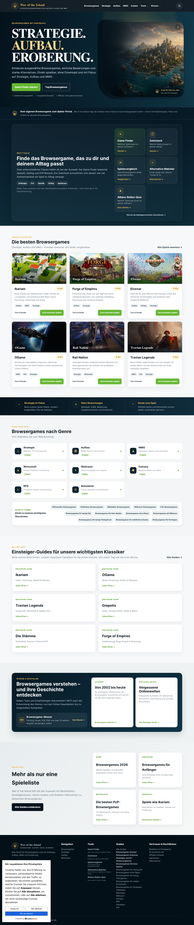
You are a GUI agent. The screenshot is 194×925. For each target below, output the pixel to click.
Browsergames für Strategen (165, 520)
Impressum (154, 858)
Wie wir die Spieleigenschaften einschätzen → (146, 215)
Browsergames (91, 6)
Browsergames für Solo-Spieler (108, 513)
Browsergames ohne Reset (137, 513)
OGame (20, 357)
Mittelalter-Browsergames (119, 507)
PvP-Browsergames (168, 507)
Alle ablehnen (36, 909)
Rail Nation (80, 357)
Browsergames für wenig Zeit (78, 513)
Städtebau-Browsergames (92, 507)
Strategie (106, 6)
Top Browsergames (56, 87)
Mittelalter (120, 893)
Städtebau (120, 890)
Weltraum (120, 896)
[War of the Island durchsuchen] (179, 6)
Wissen (154, 6)
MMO (125, 6)
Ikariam (20, 289)
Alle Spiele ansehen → (169, 247)
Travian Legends (142, 357)
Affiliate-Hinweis (156, 855)
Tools (143, 6)
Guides (134, 6)
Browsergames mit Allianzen (165, 513)
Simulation (120, 904)
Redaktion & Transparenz (160, 849)
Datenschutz (154, 861)
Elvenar (135, 289)
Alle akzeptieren (26, 914)
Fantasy (144, 306)
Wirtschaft (88, 374)
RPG (118, 901)
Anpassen (15, 909)
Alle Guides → (174, 557)
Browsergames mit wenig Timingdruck (95, 520)
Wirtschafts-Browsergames (64, 507)
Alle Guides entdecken (27, 807)
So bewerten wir (156, 852)
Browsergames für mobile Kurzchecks (132, 520)
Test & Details (20, 313)
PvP (25, 374)
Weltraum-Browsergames (145, 507)
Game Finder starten (26, 87)
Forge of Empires (84, 289)
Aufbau (116, 6)
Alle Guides (121, 849)
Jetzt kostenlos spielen (52, 313)
